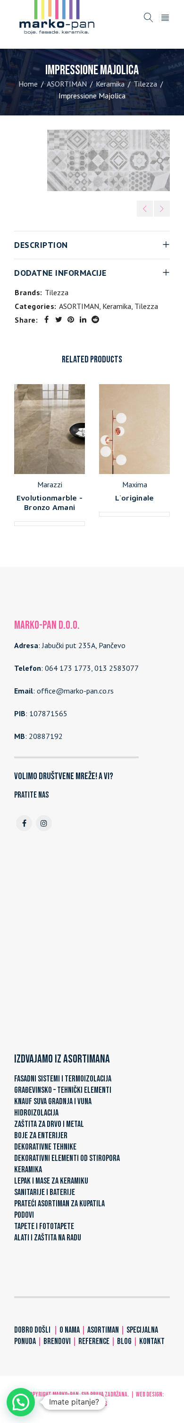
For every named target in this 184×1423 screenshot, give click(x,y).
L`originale (134, 497)
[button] (21, 1402)
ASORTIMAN (67, 83)
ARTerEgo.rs (92, 1404)
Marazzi (49, 484)
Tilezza (145, 83)
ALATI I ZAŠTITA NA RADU (47, 1238)
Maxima (134, 484)
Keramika (110, 83)
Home (28, 83)
